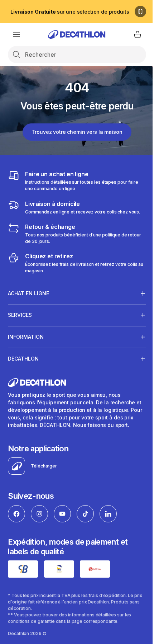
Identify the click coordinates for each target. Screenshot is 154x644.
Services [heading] (20, 315)
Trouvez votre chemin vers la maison (77, 132)
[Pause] (140, 11)
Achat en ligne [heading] (28, 293)
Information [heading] (26, 337)
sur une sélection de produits (69, 12)
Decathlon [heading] (23, 359)
